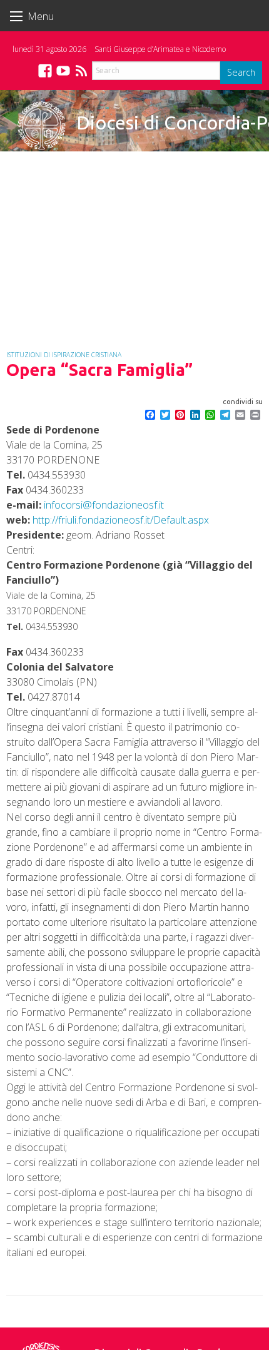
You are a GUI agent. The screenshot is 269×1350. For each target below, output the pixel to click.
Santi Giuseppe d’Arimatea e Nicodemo (160, 49)
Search (241, 72)
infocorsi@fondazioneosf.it (104, 505)
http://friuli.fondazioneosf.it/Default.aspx (121, 520)
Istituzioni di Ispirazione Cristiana (63, 354)
